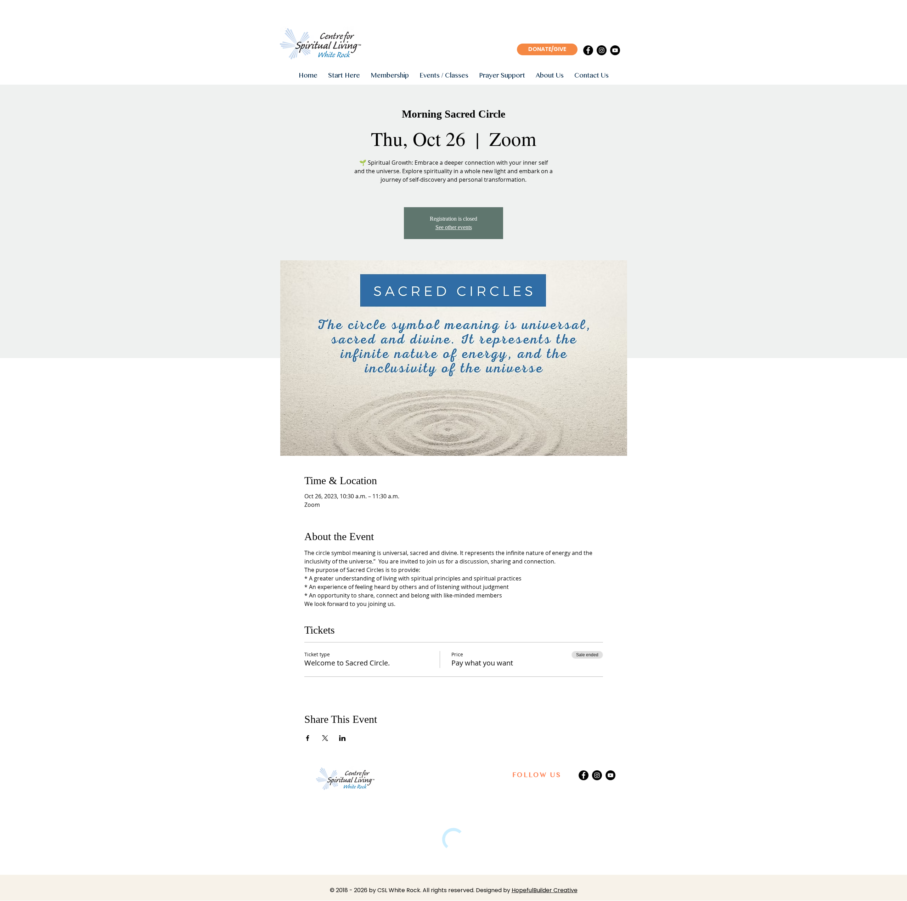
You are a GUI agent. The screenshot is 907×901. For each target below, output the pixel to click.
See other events (453, 227)
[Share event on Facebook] (307, 738)
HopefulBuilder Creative (545, 890)
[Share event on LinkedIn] (342, 738)
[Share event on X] (325, 738)
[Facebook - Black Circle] (588, 50)
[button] (344, 76)
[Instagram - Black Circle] (602, 50)
